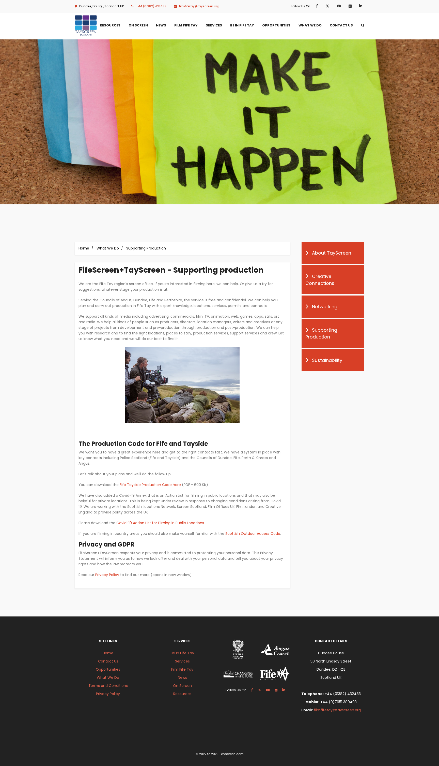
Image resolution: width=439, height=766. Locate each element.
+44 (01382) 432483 (151, 6)
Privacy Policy (107, 574)
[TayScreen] (86, 25)
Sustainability (327, 360)
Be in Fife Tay (242, 25)
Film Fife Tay (186, 25)
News (161, 25)
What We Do (310, 25)
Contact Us (341, 25)
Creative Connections (319, 279)
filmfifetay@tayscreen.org (199, 6)
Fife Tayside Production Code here (150, 484)
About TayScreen (331, 253)
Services (214, 25)
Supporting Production (321, 333)
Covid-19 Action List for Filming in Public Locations (160, 522)
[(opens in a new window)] (318, 6)
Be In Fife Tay (182, 653)
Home (84, 248)
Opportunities (276, 25)
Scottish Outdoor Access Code (252, 533)
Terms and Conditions (108, 685)
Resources (110, 25)
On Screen (138, 25)
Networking (324, 306)
